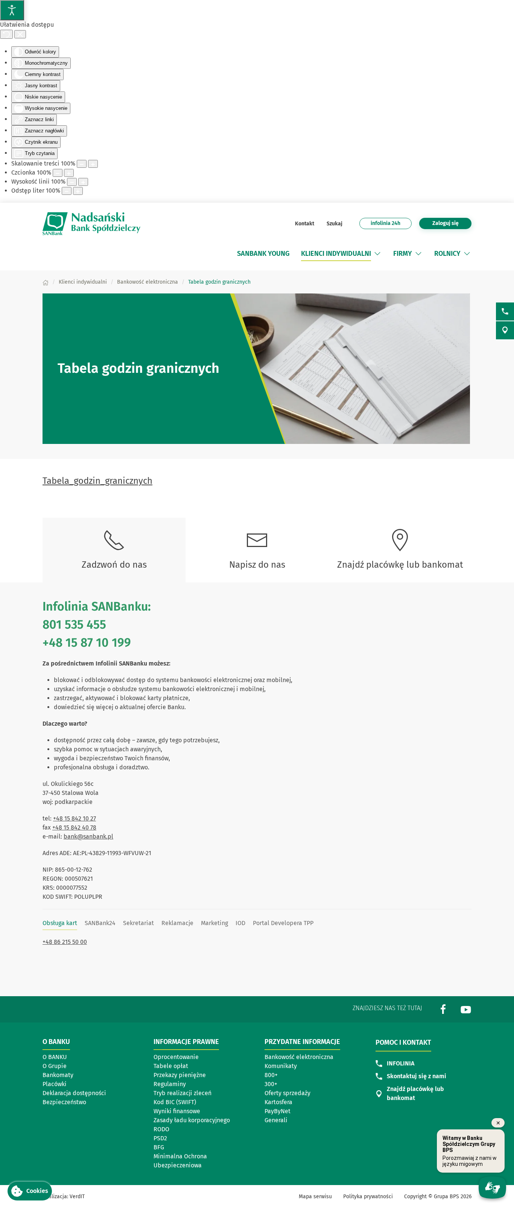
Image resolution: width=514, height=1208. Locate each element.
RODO (161, 1129)
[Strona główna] (46, 282)
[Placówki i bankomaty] (505, 330)
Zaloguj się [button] (445, 223)
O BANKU (55, 1057)
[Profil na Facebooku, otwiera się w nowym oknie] (443, 1008)
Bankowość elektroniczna (299, 1057)
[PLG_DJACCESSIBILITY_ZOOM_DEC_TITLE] (82, 164)
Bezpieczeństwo (64, 1102)
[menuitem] (263, 253)
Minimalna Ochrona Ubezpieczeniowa (180, 1161)
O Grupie (55, 1066)
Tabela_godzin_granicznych (97, 481)
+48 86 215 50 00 (65, 941)
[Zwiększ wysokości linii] (83, 182)
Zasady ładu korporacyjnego (192, 1120)
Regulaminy (170, 1084)
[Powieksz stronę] (93, 164)
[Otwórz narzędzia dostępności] (12, 10)
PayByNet (277, 1111)
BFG (159, 1147)
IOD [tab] (240, 923)
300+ (271, 1084)
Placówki (55, 1084)
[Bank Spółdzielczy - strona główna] (91, 223)
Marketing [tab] (214, 923)
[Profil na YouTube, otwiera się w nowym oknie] (465, 1008)
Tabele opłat (171, 1066)
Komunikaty (281, 1066)
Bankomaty (58, 1075)
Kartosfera (278, 1102)
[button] (377, 253)
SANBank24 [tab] (100, 923)
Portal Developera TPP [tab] (283, 923)
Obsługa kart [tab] (60, 923)
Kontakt (304, 223)
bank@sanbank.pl (88, 836)
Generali (276, 1120)
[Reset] (6, 34)
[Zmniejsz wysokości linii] (72, 182)
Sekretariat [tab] (138, 923)
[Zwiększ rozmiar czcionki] (69, 173)
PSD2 (160, 1138)
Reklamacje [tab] (177, 923)
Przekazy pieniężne (180, 1075)
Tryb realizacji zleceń (182, 1093)
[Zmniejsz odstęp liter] (66, 191)
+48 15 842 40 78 (74, 827)
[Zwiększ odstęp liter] (78, 191)
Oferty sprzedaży (287, 1093)
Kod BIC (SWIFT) (175, 1102)
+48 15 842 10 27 (74, 818)
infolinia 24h (385, 223)
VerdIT (77, 1196)
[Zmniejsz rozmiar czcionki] (57, 173)
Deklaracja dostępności (74, 1093)
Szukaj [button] (333, 223)
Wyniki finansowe (177, 1111)
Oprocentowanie (176, 1057)
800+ (271, 1075)
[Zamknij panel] (20, 34)
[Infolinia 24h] (505, 311)
